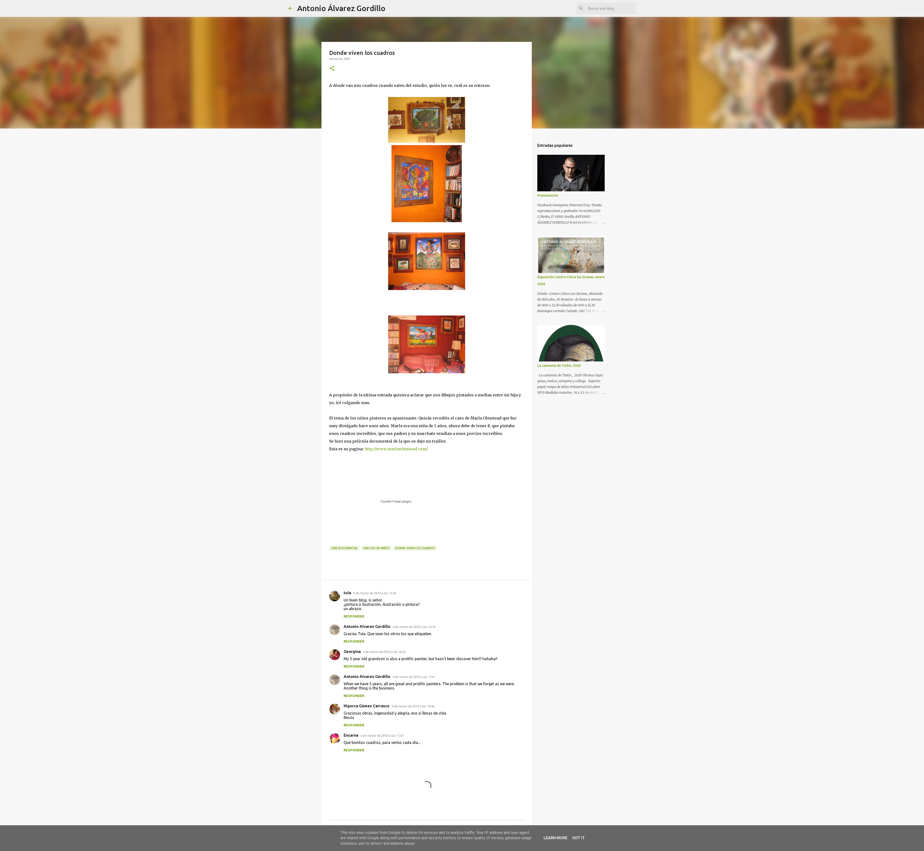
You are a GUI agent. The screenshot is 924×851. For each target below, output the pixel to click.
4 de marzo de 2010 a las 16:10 (413, 626)
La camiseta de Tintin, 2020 (559, 365)
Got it (578, 838)
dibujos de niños (376, 548)
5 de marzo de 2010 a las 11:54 (381, 735)
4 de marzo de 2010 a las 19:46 (412, 706)
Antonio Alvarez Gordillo (367, 626)
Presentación (547, 195)
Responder (354, 616)
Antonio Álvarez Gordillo (341, 8)
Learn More (555, 838)
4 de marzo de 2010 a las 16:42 (384, 651)
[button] (332, 68)
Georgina (352, 651)
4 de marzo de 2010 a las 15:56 (374, 593)
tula (347, 593)
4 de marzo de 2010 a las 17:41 (413, 676)
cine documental (344, 548)
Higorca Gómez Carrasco (366, 706)
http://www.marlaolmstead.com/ (396, 448)
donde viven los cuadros (415, 548)
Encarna (351, 735)
